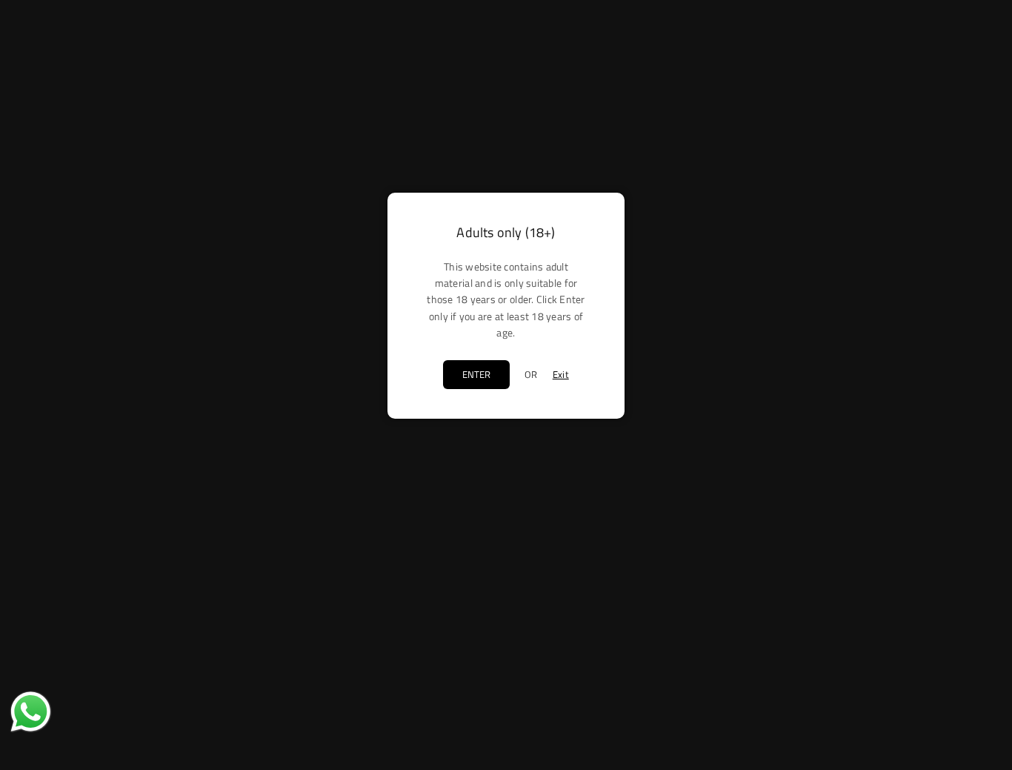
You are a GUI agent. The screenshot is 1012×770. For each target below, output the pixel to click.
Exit (561, 374)
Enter (476, 374)
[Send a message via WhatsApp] (30, 711)
